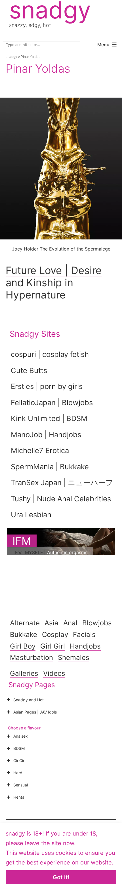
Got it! (61, 877)
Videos (54, 673)
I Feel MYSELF (27, 552)
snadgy (11, 56)
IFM (21, 541)
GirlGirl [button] (19, 760)
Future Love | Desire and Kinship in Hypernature (54, 282)
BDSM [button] (19, 748)
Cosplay (55, 634)
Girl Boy (22, 646)
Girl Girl (52, 646)
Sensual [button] (20, 784)
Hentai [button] (19, 797)
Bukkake (23, 634)
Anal (70, 623)
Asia (51, 623)
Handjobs (85, 646)
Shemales (73, 657)
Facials (84, 634)
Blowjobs (97, 623)
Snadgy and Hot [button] (28, 699)
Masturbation (31, 657)
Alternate (25, 623)
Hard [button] (17, 772)
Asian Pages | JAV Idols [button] (35, 712)
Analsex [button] (20, 736)
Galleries (24, 673)
